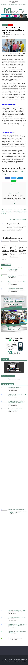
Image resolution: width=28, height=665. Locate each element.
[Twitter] (14, 203)
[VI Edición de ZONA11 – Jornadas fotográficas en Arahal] (23, 241)
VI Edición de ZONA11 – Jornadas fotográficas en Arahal (23, 248)
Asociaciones (4, 25)
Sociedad (10, 25)
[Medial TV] (2, 19)
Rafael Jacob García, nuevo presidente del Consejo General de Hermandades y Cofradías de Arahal (13, 211)
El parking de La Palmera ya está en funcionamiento (13, 249)
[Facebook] (13, 203)
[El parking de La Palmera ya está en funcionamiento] (14, 241)
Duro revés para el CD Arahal (18, 219)
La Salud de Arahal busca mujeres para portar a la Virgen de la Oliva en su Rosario (5, 251)
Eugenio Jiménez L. (17, 34)
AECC (24, 34)
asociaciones (4, 36)
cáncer (8, 36)
